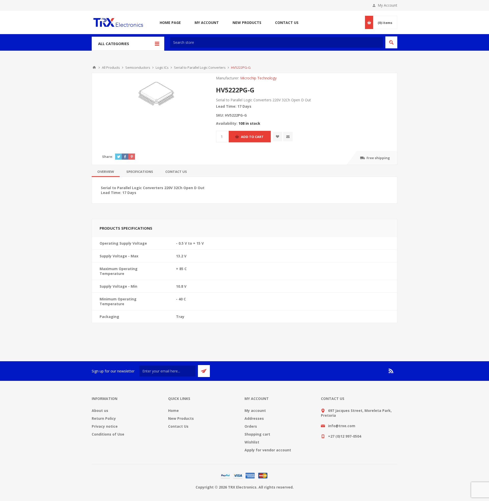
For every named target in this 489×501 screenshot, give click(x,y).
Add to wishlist (277, 136)
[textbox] (276, 42)
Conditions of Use (108, 434)
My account (255, 410)
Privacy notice (105, 426)
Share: (107, 156)
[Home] (94, 67)
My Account (387, 5)
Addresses (254, 418)
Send (204, 371)
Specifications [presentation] (139, 171)
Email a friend (288, 136)
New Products (181, 418)
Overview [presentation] (105, 171)
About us (100, 410)
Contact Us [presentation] (176, 171)
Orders (250, 426)
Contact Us (178, 426)
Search (391, 42)
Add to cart (252, 136)
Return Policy (104, 418)
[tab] (106, 171)
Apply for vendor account (267, 450)
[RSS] (391, 371)
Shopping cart (257, 434)
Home (173, 410)
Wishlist (251, 442)
